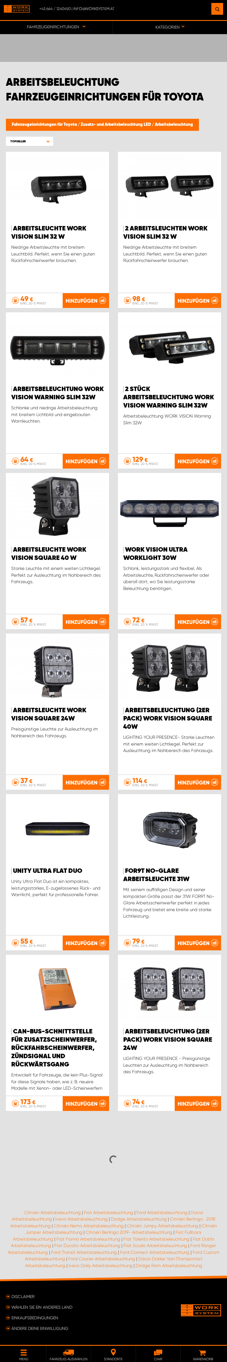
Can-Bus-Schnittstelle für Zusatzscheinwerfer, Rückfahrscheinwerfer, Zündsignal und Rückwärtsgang (54, 1048)
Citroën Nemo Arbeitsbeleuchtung (89, 1226)
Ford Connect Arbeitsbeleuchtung (154, 1252)
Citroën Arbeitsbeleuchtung (52, 1212)
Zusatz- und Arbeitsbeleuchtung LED (116, 125)
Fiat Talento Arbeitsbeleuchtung (156, 1239)
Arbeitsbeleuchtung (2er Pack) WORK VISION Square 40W (167, 718)
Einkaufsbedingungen (35, 1317)
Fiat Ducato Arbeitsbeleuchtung (87, 1245)
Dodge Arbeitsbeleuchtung (139, 1219)
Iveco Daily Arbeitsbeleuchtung (100, 1265)
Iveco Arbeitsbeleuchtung (81, 1219)
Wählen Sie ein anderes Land (42, 1307)
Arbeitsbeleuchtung (174, 125)
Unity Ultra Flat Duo (47, 871)
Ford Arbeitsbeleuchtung (162, 1212)
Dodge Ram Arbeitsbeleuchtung (169, 1265)
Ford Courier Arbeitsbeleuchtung (101, 1259)
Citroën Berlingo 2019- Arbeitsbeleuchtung (129, 1232)
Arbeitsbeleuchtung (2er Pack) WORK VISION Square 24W (167, 1039)
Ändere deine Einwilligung (40, 1328)
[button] (29, 141)
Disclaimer (23, 1296)
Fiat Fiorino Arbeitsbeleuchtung (88, 1239)
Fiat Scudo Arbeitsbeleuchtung (155, 1245)
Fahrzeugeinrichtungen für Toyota (45, 125)
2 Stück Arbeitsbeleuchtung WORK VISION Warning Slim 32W (168, 397)
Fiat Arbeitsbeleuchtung (108, 1212)
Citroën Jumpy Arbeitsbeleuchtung (162, 1226)
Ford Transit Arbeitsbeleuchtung (84, 1252)
